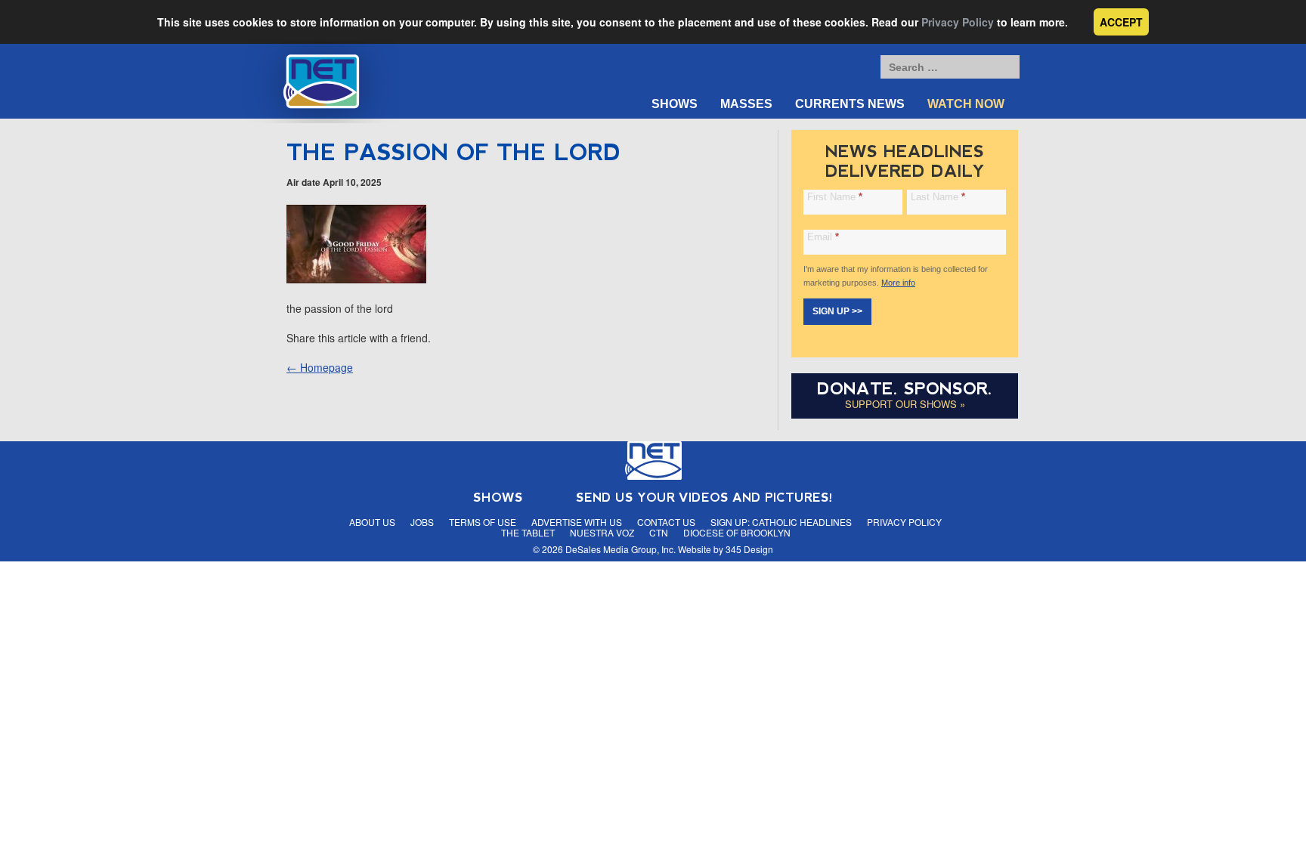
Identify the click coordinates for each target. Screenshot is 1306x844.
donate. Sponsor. (904, 388)
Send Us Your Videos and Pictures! (704, 497)
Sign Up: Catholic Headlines (781, 521)
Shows (674, 103)
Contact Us (666, 521)
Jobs (422, 521)
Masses (746, 103)
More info (898, 282)
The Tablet (528, 532)
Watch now (965, 103)
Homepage (319, 367)
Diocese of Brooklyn (737, 532)
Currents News (850, 103)
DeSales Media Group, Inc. (620, 549)
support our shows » (905, 404)
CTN (658, 532)
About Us (372, 521)
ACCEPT (1121, 21)
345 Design (749, 549)
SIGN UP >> (837, 311)
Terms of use (482, 521)
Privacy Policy (957, 21)
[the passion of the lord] (356, 278)
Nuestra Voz (602, 532)
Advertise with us (576, 521)
